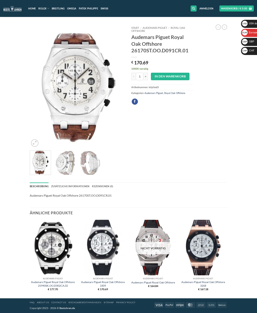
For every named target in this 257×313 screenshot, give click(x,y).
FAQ (32, 302)
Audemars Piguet (155, 27)
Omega (71, 8)
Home (32, 8)
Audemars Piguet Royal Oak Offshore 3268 (203, 283)
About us (43, 302)
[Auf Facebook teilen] (135, 101)
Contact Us (58, 302)
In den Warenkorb (170, 76)
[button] (206, 8)
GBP (248, 41)
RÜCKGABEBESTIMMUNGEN (84, 302)
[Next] (119, 86)
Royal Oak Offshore (174, 93)
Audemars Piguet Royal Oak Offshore (153, 282)
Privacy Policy (126, 302)
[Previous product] (224, 27)
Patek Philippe (88, 8)
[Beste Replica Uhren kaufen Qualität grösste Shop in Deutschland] (13, 8)
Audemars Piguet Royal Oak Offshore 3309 (103, 283)
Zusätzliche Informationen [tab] (70, 186)
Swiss (104, 8)
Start (135, 27)
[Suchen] (194, 8)
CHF (248, 50)
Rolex (42, 8)
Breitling (58, 8)
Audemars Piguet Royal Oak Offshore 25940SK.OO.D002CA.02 (53, 283)
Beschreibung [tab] (39, 186)
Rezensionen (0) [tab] (102, 186)
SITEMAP (109, 302)
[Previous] (36, 86)
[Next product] (218, 27)
